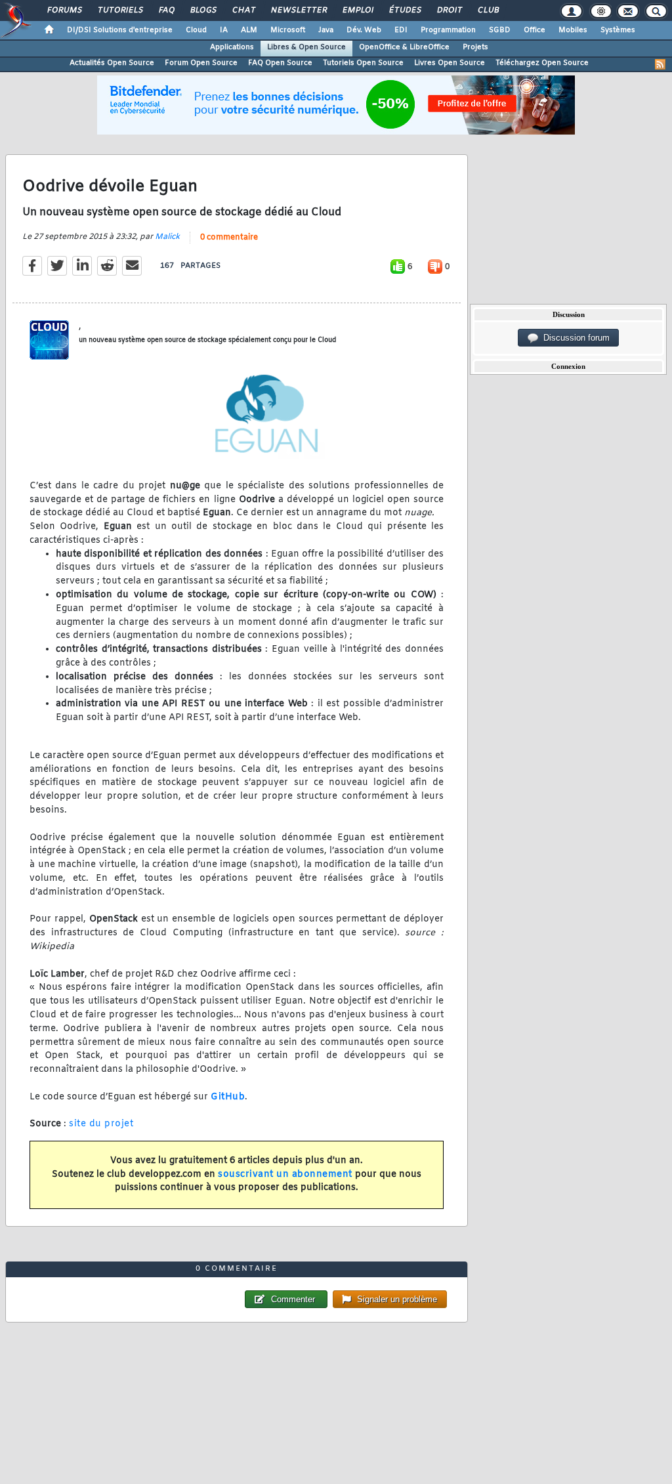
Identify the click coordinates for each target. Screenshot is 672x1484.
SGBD (500, 30)
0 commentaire (229, 237)
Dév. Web (363, 30)
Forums (64, 10)
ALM (249, 30)
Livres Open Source (449, 63)
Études (404, 10)
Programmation (448, 30)
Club (487, 10)
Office (534, 30)
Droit (449, 10)
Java (325, 30)
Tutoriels (120, 10)
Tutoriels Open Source (363, 63)
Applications (232, 47)
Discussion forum (574, 338)
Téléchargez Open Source (542, 63)
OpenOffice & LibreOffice (404, 47)
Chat (243, 10)
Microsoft (287, 30)
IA (224, 30)
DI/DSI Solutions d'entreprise (120, 30)
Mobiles (572, 30)
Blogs (202, 10)
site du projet (101, 1124)
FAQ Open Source (280, 63)
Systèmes (617, 30)
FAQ (166, 10)
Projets (475, 47)
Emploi (357, 10)
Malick (167, 237)
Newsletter (298, 10)
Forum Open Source (201, 63)
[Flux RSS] (660, 64)
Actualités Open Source (112, 63)
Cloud (196, 30)
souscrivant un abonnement (285, 1174)
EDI (401, 30)
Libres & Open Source (306, 47)
